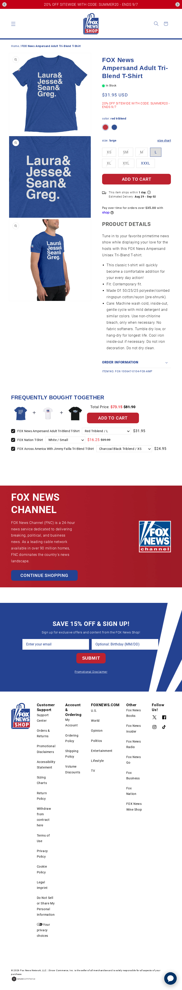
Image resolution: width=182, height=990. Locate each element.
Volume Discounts (72, 769)
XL (109, 163)
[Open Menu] (13, 24)
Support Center (43, 717)
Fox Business (133, 775)
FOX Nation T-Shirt (30, 440)
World (95, 720)
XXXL (145, 163)
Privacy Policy (42, 853)
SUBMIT (91, 658)
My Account (71, 722)
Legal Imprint (42, 885)
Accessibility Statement (46, 764)
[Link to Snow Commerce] (23, 981)
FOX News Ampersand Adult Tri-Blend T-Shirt (48, 431)
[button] (4, 4)
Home (15, 46)
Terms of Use (43, 838)
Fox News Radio (133, 744)
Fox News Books (133, 713)
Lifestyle (97, 761)
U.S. (94, 710)
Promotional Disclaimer (91, 671)
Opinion (97, 730)
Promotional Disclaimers (46, 748)
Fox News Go (133, 759)
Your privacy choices (43, 930)
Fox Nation (131, 791)
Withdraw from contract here (44, 817)
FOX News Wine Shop (134, 806)
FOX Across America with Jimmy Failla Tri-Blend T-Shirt (55, 449)
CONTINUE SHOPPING (44, 575)
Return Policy (42, 795)
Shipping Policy (71, 753)
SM (126, 152)
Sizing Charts (42, 780)
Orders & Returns (43, 733)
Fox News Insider (133, 728)
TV (93, 770)
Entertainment (102, 751)
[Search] (156, 24)
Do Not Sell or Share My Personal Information (46, 906)
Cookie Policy (42, 869)
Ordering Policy (71, 738)
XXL (126, 163)
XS (109, 152)
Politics (96, 741)
